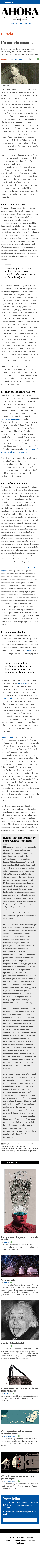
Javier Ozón (8, 1393)
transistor (23, 1151)
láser (17, 1151)
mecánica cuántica (8, 1146)
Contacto (27, 23)
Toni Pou (4, 59)
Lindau (28, 650)
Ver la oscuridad (8, 1279)
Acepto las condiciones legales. (19, 1511)
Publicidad (20, 1543)
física (36, 1148)
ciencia (12, 1144)
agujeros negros (27, 1148)
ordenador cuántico (8, 1148)
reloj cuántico (32, 1151)
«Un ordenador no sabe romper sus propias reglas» (17, 1477)
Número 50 (21, 59)
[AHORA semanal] (20, 11)
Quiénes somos (15, 23)
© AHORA (10, 1537)
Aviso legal (20, 1537)
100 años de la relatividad (12, 1343)
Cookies (29, 1537)
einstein (18, 1144)
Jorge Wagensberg (10, 1436)
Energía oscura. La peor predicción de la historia (19, 1238)
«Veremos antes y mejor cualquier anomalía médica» (16, 1432)
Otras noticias (12, 1162)
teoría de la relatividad (29, 1144)
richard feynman (20, 1146)
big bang (19, 1148)
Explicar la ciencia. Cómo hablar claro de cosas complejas (19, 1389)
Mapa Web (8, 1540)
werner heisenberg (8, 1151)
